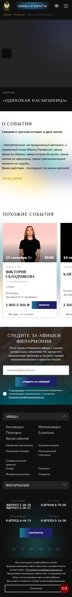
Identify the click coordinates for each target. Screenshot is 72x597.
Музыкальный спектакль (47, 453)
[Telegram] (40, 549)
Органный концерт (17, 451)
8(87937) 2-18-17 (18, 508)
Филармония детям (18, 474)
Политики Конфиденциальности (26, 397)
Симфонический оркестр (16, 462)
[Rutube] (58, 549)
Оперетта (44, 474)
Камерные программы (19, 445)
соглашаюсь (17, 390)
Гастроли (43, 468)
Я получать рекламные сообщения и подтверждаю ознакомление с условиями (36, 394)
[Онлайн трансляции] (64, 588)
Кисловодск (15, 427)
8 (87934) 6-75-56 (53, 505)
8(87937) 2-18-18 (18, 505)
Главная (7, 14)
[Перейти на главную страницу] (7, 6)
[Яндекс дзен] (49, 549)
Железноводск (49, 427)
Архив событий (17, 439)
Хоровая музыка (48, 445)
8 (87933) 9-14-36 (53, 520)
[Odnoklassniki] (22, 549)
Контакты (36, 532)
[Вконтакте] (13, 549)
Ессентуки (46, 433)
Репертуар (19, 14)
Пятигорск (14, 433)
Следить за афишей (36, 381)
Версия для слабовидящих (56, 5)
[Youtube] (31, 549)
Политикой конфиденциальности (44, 569)
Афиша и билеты (32, 6)
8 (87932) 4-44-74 (18, 520)
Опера (10, 468)
